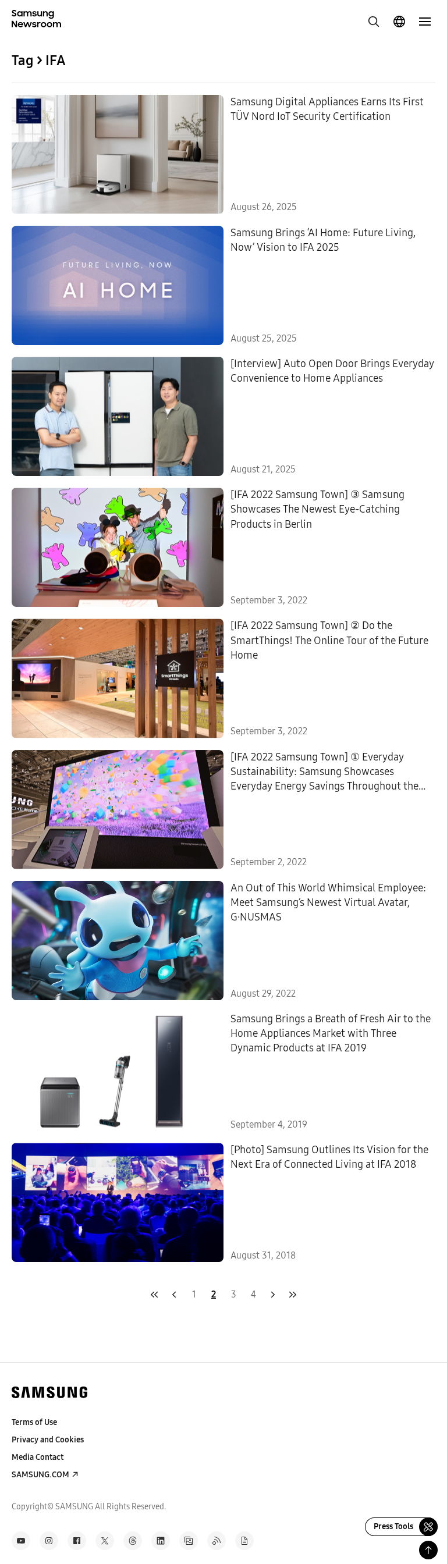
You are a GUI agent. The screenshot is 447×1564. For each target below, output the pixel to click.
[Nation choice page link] (399, 21)
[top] (428, 1550)
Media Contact (37, 1457)
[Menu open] (424, 21)
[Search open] (373, 21)
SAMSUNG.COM (40, 1475)
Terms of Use (34, 1422)
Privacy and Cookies (48, 1440)
